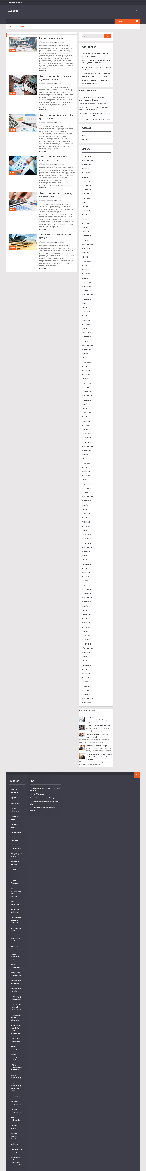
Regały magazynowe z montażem (16, 1067)
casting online (16, 832)
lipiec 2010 (85, 661)
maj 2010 (84, 669)
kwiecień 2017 (86, 320)
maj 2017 (84, 316)
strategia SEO (16, 1096)
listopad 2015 (86, 391)
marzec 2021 (86, 223)
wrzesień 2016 (86, 349)
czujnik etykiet (16, 848)
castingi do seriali (15, 826)
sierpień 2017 (86, 303)
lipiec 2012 (85, 560)
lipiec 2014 (85, 459)
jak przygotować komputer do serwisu (16, 892)
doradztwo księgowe (15, 863)
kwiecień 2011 (86, 623)
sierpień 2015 (86, 404)
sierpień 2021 (86, 202)
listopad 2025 (86, 156)
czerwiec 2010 (86, 665)
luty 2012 (85, 581)
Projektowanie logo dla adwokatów (16, 1017)
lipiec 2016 (85, 358)
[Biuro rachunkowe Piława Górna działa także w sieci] (23, 165)
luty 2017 (85, 328)
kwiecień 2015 (86, 421)
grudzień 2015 (86, 387)
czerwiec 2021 (86, 211)
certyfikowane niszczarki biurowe (16, 840)
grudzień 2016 (86, 337)
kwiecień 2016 (86, 370)
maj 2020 (84, 265)
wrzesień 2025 (86, 164)
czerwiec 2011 (86, 614)
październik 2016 (87, 345)
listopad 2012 (86, 543)
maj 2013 (84, 518)
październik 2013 (87, 497)
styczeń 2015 (86, 434)
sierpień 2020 (86, 253)
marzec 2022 (86, 173)
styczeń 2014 (86, 484)
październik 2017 (87, 295)
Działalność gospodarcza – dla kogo (42, 798)
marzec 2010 (86, 677)
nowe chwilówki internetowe (16, 982)
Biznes (12, 51)
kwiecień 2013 (86, 522)
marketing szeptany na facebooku (15, 938)
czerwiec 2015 (86, 412)
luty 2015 (85, 429)
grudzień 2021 (86, 185)
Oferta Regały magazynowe (16, 998)
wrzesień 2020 (86, 248)
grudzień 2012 (86, 539)
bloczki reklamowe (15, 810)
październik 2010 (87, 648)
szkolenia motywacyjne (16, 1103)
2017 (15, 27)
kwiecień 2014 (86, 471)
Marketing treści (14, 947)
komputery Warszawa (15, 903)
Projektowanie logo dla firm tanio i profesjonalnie (16, 1029)
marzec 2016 (86, 375)
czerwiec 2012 (86, 564)
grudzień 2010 (86, 640)
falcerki (13, 870)
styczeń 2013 (86, 534)
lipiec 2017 (85, 307)
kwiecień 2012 (86, 572)
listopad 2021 (86, 190)
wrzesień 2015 (86, 400)
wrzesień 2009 (86, 703)
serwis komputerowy (16, 1076)
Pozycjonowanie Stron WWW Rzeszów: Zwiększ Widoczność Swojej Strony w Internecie (99, 757)
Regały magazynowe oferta (16, 1056)
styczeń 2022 (86, 181)
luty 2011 (85, 631)
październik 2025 (87, 160)
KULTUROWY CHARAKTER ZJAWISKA (98, 726)
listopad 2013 (86, 492)
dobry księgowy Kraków (16, 855)
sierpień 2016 (86, 354)
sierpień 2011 (86, 606)
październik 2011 (87, 598)
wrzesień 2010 (86, 652)
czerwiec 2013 (86, 513)
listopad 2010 (86, 644)
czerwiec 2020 (86, 261)
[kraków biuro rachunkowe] (23, 44)
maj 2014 (84, 467)
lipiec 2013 (85, 509)
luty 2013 (85, 530)
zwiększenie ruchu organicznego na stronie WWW (17, 1161)
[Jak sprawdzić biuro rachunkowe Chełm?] (23, 241)
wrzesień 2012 (86, 551)
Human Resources (15, 882)
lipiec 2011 (85, 610)
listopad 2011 (86, 593)
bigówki (13, 798)
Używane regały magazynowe (16, 1150)
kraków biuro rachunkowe (51, 38)
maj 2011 (84, 619)
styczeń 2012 (86, 585)
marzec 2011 (86, 627)
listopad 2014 (86, 442)
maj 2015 (84, 417)
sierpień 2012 (86, 556)
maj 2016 (84, 366)
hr (11, 875)
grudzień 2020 (86, 236)
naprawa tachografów (16, 966)
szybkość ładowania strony (14, 1136)
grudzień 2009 (86, 690)
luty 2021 (85, 227)
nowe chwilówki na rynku (16, 990)
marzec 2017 (86, 324)
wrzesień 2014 (86, 450)
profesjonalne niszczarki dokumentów (16, 1007)
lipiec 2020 (85, 257)
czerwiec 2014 (86, 463)
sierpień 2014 (86, 455)
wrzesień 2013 (86, 501)
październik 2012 (87, 547)
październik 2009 (87, 699)
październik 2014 (87, 446)
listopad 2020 (86, 240)
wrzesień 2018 (86, 286)
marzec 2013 (86, 526)
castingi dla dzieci (15, 818)
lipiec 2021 (85, 206)
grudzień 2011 (86, 589)
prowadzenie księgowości (15, 1040)
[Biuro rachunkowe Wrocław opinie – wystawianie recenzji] (23, 85)
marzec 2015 (86, 425)
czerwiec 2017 (86, 312)
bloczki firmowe (16, 803)
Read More (43, 71)
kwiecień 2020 (86, 269)
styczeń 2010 (86, 686)
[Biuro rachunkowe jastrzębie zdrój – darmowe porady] (23, 201)
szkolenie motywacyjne (16, 1111)
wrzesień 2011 (86, 602)
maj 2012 (84, 568)
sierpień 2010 (86, 656)
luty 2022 (85, 177)
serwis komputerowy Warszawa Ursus (16, 1087)
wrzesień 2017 (86, 299)
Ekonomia (12, 11)
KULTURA (89, 717)
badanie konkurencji (15, 791)
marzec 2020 (86, 274)
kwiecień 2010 (86, 673)
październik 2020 (87, 244)
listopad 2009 (86, 694)
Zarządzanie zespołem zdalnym (96, 746)
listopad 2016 (86, 341)
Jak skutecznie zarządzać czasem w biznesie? (94, 119)
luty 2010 (85, 682)
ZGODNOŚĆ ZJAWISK (37, 794)
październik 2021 (87, 194)
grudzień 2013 (86, 488)
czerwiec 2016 (86, 362)
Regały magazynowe (16, 1047)
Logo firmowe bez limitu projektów (16, 920)
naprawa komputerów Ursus (15, 956)
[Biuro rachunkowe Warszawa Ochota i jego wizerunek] (23, 123)
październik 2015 (87, 396)
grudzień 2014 (86, 438)
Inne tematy (86, 139)
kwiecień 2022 (86, 169)
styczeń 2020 (86, 282)
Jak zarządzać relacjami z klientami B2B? (93, 103)
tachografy (15, 1144)
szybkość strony (14, 1127)
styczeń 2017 (86, 333)
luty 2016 (85, 379)
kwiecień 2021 (86, 219)
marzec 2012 (86, 577)
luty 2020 (85, 278)
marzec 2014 (86, 476)
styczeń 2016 (86, 383)
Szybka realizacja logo (16, 1119)
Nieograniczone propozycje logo (16, 974)
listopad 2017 (86, 290)
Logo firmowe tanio (16, 929)
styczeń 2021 (86, 232)
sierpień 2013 (86, 505)
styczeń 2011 (86, 635)
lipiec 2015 (85, 408)
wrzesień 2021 (86, 198)
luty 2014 (85, 480)
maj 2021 (84, 215)
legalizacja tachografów (16, 911)
